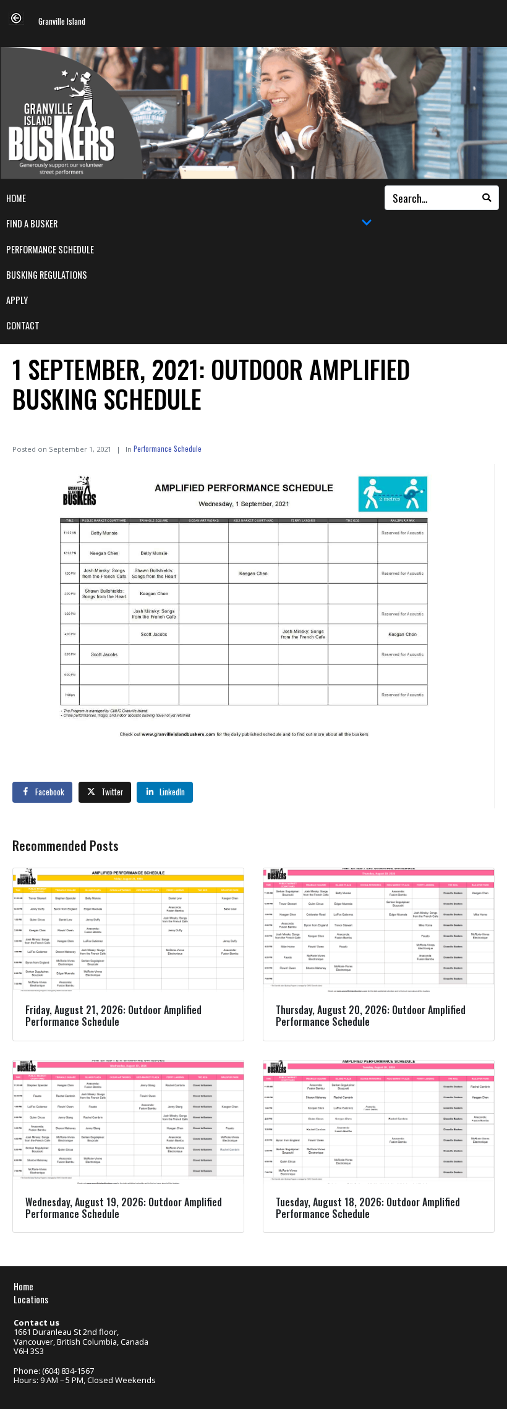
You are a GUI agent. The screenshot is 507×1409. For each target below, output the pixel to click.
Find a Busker (32, 223)
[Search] (486, 197)
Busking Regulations (46, 274)
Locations (31, 1299)
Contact (23, 325)
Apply (17, 300)
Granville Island (61, 22)
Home (16, 198)
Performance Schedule (50, 249)
